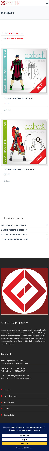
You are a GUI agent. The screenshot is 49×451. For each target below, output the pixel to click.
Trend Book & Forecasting (14, 239)
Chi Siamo (7, 390)
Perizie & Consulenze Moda (15, 235)
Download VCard (9, 415)
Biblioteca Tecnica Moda (13, 225)
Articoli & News (9, 402)
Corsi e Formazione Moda (14, 230)
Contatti (6, 409)
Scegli (8, 110)
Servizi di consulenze (10, 396)
